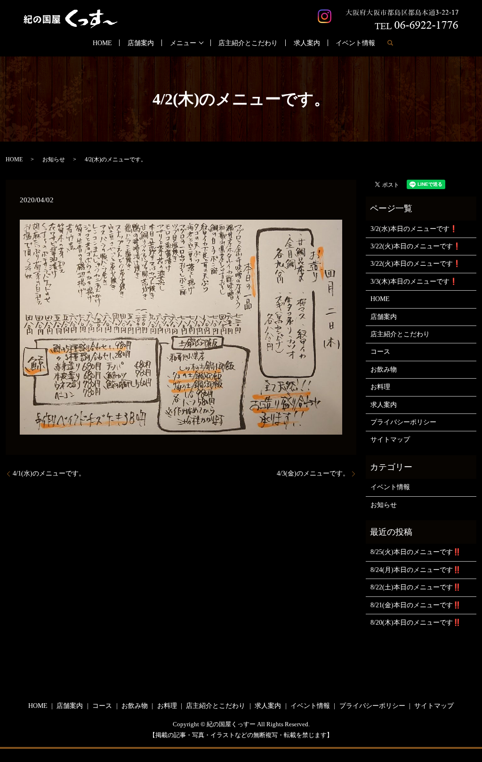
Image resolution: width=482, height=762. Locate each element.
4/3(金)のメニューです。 (313, 473)
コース (380, 351)
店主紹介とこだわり (248, 43)
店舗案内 (141, 43)
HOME (102, 43)
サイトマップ (390, 439)
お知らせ (53, 159)
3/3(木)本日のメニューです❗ (414, 281)
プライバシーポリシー (403, 422)
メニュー (183, 43)
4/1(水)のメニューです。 (49, 473)
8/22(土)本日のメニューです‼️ (415, 587)
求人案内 (307, 43)
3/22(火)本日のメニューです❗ (415, 246)
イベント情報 (355, 43)
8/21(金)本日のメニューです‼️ (415, 605)
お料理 (380, 386)
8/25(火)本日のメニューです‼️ (415, 552)
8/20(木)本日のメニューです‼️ (415, 622)
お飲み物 (383, 369)
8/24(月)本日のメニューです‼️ (415, 569)
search (390, 43)
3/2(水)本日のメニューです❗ (414, 228)
